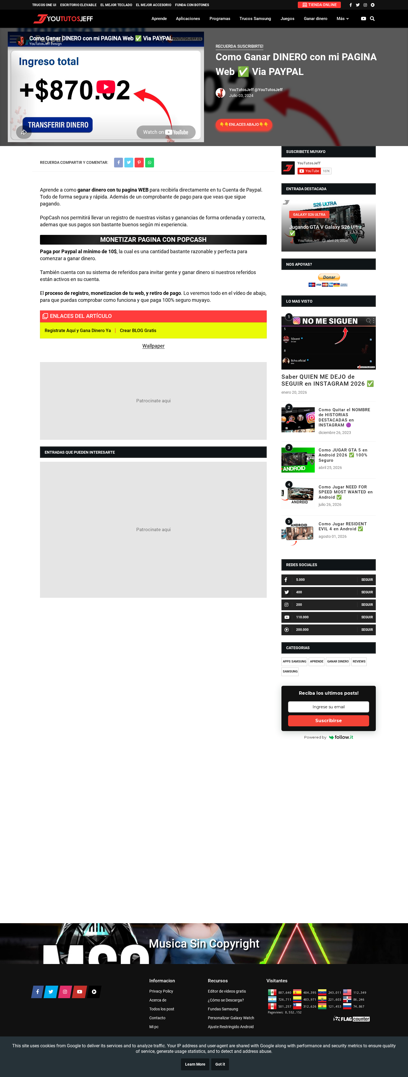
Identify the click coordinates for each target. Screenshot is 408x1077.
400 (299, 592)
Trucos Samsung (255, 18)
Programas (220, 18)
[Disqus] (153, 673)
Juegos (287, 18)
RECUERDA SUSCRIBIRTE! (239, 46)
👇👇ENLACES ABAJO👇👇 (244, 124)
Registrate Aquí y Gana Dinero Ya (78, 330)
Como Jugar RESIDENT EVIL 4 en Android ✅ (343, 526)
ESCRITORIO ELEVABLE (78, 5)
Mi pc (153, 1027)
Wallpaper (153, 346)
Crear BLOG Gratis (138, 330)
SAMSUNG (290, 671)
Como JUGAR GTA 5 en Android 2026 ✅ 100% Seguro (343, 455)
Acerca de (157, 1000)
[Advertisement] (153, 401)
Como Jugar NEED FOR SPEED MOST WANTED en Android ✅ (346, 492)
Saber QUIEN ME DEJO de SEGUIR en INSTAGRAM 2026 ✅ (327, 380)
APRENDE (316, 661)
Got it (220, 1064)
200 (299, 605)
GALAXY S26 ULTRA (309, 214)
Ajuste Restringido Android (231, 1027)
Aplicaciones (188, 18)
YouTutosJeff (241, 89)
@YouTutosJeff (269, 89)
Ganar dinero (316, 18)
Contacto (157, 1018)
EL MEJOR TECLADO (116, 5)
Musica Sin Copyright (204, 943)
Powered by (315, 737)
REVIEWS (359, 661)
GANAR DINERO (338, 661)
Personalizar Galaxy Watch (231, 1018)
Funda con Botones (192, 5)
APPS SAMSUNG (294, 661)
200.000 (302, 630)
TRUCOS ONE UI (44, 5)
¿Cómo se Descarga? (226, 1000)
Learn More (195, 1064)
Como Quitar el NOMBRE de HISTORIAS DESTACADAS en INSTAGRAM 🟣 (344, 417)
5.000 (300, 580)
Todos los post (161, 1009)
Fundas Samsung (223, 1009)
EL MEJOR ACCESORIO (153, 5)
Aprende (159, 18)
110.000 (302, 617)
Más (341, 18)
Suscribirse (328, 720)
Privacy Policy (161, 991)
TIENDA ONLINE (322, 4)
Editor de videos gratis (227, 991)
